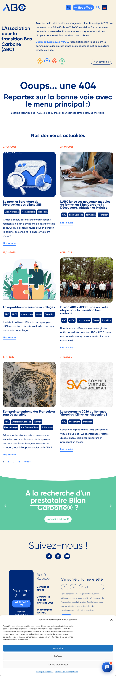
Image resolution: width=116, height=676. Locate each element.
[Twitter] (49, 556)
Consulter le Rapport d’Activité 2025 (45, 599)
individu (38, 421)
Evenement (74, 421)
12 (19, 461)
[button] (111, 619)
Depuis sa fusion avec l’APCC (52, 41)
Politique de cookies (44, 672)
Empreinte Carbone (21, 421)
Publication (47, 427)
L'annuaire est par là (58, 519)
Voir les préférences (58, 664)
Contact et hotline (43, 588)
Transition (43, 211)
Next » (27, 461)
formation (91, 214)
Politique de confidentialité (66, 672)
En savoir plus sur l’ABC (44, 611)
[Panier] (68, 7)
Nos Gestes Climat (30, 427)
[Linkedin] (58, 556)
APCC (15, 314)
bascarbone (27, 314)
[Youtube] (67, 556)
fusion (39, 314)
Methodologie (28, 211)
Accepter (58, 648)
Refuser (58, 656)
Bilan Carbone (12, 211)
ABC (64, 214)
